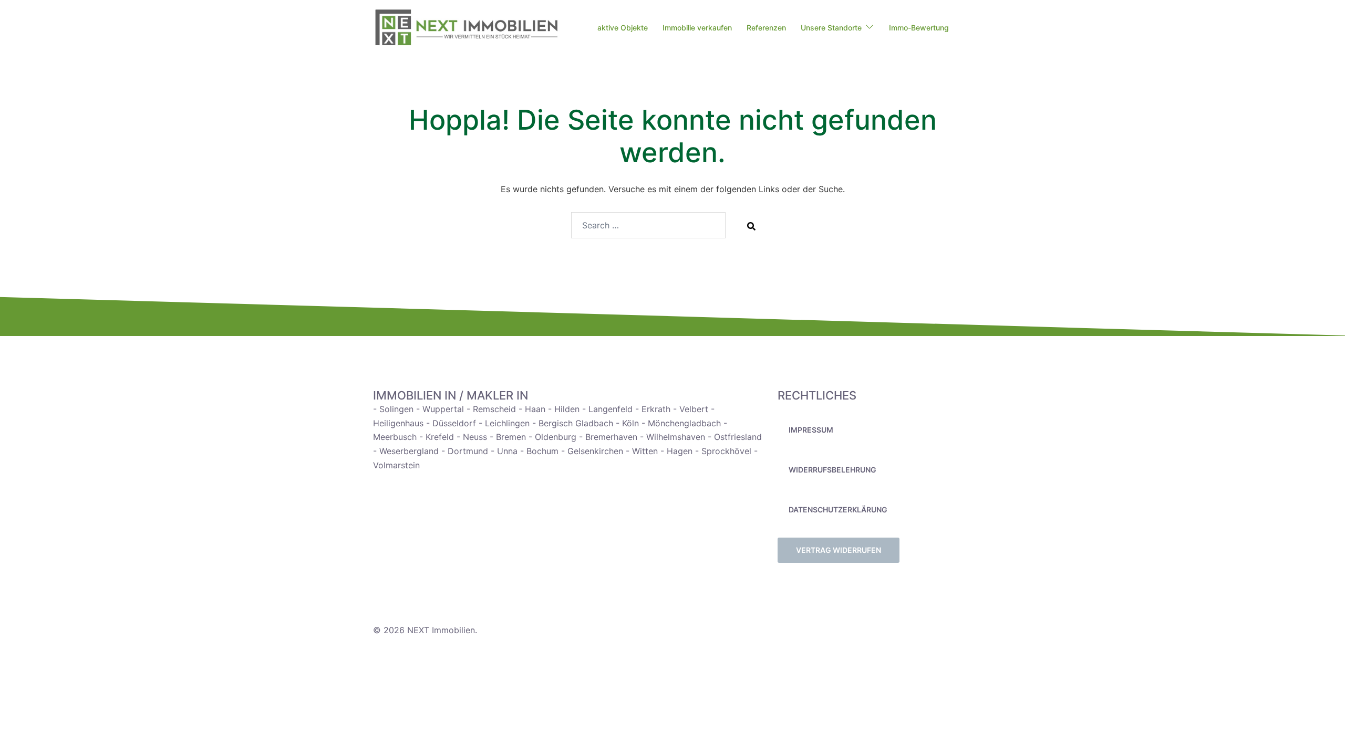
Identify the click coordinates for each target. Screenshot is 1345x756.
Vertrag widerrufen (838, 549)
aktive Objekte (622, 27)
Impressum (811, 429)
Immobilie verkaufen (697, 27)
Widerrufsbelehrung (832, 469)
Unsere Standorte (831, 27)
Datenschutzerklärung (838, 509)
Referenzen (766, 27)
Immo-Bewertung (919, 27)
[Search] (751, 226)
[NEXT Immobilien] (466, 27)
